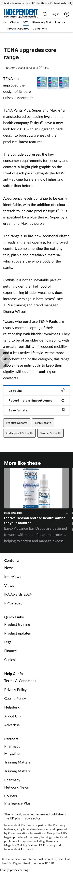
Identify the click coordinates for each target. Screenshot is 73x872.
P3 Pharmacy (47, 845)
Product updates (17, 633)
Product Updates (16, 422)
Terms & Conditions (20, 680)
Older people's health (19, 433)
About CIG (12, 716)
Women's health (50, 433)
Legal (8, 642)
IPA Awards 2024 (18, 594)
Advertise (12, 725)
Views (9, 585)
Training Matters (17, 762)
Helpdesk (11, 707)
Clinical (10, 659)
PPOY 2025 (13, 603)
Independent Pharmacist (19, 849)
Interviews (12, 576)
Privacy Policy (15, 689)
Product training (17, 624)
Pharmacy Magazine (12, 750)
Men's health (43, 422)
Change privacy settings (14, 870)
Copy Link (16, 390)
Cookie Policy (15, 698)
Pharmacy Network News (16, 783)
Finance (10, 650)
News (9, 567)
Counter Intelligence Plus (17, 799)
